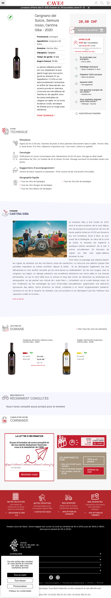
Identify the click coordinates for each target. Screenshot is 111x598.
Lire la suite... (19, 299)
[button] (96, 3)
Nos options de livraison (69, 513)
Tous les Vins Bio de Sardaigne (77, 182)
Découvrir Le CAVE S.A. (17, 514)
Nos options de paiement (96, 514)
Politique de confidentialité (73, 583)
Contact (90, 583)
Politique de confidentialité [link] (20, 591)
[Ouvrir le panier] (108, 3)
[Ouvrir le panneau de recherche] (102, 3)
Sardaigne (53, 37)
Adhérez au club (93, 471)
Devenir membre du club (84, 52)
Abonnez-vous (29, 474)
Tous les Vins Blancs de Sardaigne (36, 189)
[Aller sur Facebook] (51, 578)
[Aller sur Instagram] (58, 578)
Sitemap (100, 583)
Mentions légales (52, 583)
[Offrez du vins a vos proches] (82, 441)
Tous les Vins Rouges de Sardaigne (36, 185)
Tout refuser (20, 580)
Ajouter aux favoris (90, 113)
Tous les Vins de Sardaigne (33, 182)
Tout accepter (20, 575)
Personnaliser (20, 586)
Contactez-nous (43, 512)
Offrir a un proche (92, 460)
